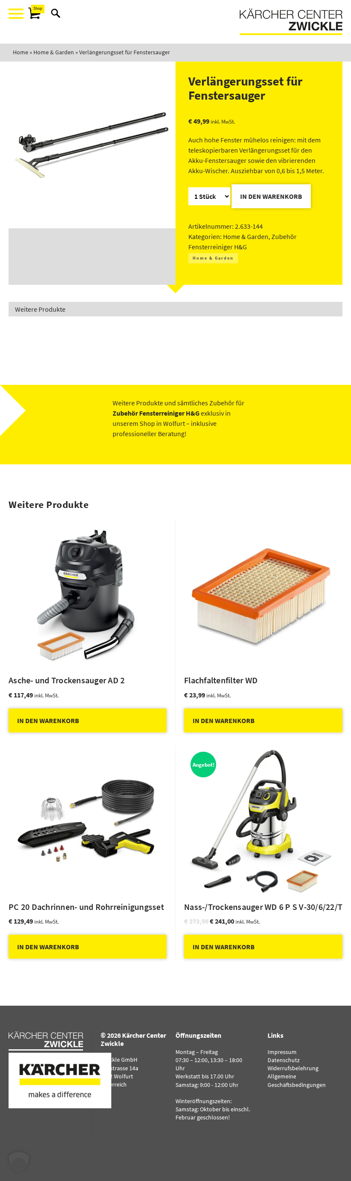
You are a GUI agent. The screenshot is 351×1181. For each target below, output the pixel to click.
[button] (19, 1162)
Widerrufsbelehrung (293, 1068)
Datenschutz (284, 1060)
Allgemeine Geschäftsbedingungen (297, 1080)
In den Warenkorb (271, 196)
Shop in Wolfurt (162, 423)
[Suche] (55, 13)
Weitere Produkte (40, 309)
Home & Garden (53, 52)
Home (20, 52)
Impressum (282, 1052)
